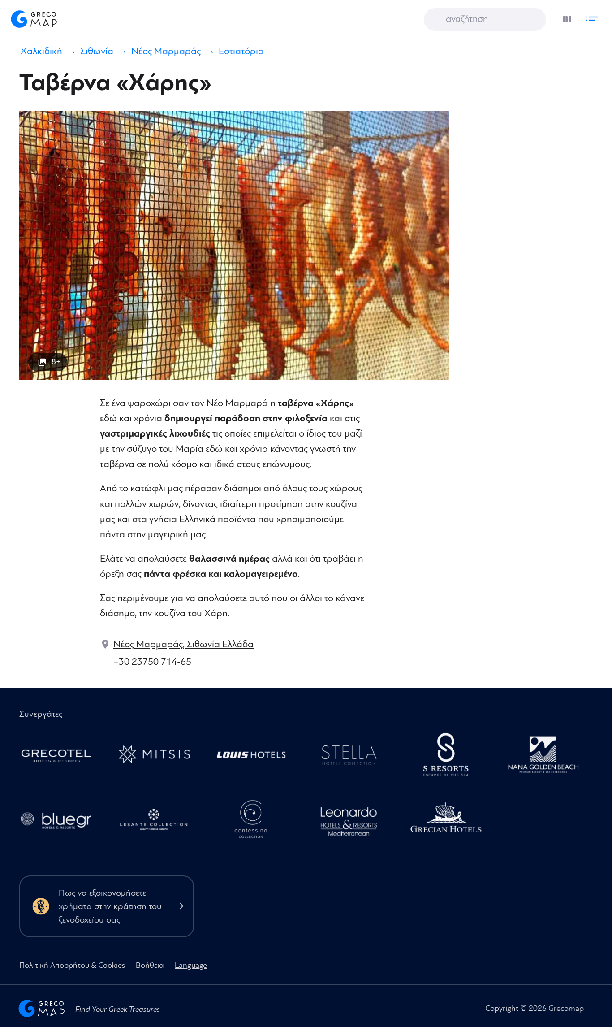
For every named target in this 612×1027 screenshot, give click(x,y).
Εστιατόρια (241, 51)
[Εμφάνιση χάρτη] (564, 17)
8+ (56, 361)
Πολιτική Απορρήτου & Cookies (72, 965)
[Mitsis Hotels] (158, 757)
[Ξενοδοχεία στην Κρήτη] (451, 757)
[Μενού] (594, 17)
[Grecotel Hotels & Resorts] (61, 757)
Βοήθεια (150, 965)
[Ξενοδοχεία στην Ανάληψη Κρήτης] (353, 757)
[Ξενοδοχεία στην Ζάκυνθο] (158, 822)
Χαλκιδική (41, 51)
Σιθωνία (96, 51)
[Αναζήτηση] (437, 20)
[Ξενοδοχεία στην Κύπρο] (256, 757)
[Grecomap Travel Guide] (33, 19)
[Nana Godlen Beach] (548, 757)
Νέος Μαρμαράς (166, 51)
